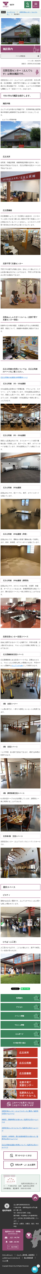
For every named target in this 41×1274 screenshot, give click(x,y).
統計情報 (14, 1247)
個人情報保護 (28, 1258)
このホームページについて (11, 1258)
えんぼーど (19, 1034)
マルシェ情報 (19, 1025)
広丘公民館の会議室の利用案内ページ (14, 377)
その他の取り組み (19, 1043)
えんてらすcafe (17, 665)
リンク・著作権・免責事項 (25, 1255)
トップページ (11, 12)
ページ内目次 (20, 56)
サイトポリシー (7, 1255)
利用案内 (19, 998)
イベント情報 (19, 1016)
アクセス (19, 1007)
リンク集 (5, 1261)
